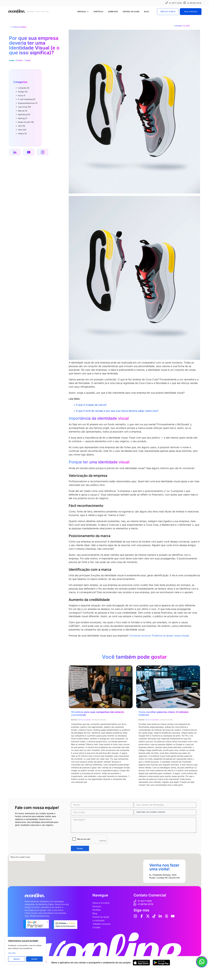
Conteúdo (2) (23, 88)
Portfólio (98, 12)
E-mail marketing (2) (26, 99)
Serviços (81, 12)
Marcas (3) (22, 111)
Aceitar (34, 959)
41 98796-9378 (194, 3)
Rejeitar (17, 959)
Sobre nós (113, 12)
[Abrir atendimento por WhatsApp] (202, 962)
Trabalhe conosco (101, 924)
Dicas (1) (21, 95)
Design (28, 60)
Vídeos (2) (22, 133)
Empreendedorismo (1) (27, 103)
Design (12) (23, 92)
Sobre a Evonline (100, 903)
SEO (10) (21, 126)
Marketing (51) (24, 114)
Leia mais (11, 953)
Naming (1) (22, 118)
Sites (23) (22, 130)
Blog (146, 12)
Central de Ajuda (131, 12)
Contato (96, 927)
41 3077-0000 (175, 3)
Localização (98, 920)
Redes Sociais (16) (26, 122)
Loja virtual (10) (24, 107)
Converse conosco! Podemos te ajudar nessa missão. (159, 635)
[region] (25, 950)
